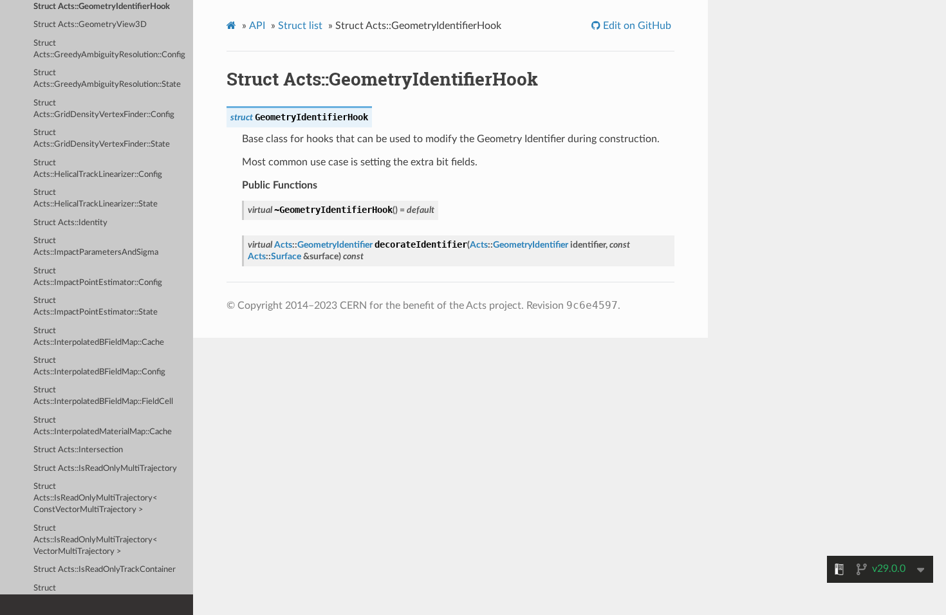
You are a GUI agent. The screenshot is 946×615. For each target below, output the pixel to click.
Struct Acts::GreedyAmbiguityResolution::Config (109, 49)
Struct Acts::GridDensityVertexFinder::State (101, 139)
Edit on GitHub (635, 26)
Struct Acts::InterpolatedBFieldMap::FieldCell (103, 396)
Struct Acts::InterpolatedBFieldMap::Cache (98, 337)
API (257, 26)
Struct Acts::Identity (70, 223)
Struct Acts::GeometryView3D (90, 25)
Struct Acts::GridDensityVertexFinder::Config (103, 109)
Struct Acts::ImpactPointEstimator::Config (97, 277)
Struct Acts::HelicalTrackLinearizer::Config (97, 169)
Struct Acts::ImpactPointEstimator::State (95, 307)
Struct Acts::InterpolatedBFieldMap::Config (99, 366)
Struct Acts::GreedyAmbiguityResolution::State (107, 79)
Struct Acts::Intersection (78, 450)
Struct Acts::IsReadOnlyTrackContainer (104, 569)
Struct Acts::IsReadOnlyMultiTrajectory (105, 468)
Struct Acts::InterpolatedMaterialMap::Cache (102, 426)
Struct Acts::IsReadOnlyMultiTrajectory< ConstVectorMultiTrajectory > (95, 498)
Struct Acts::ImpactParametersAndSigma (95, 247)
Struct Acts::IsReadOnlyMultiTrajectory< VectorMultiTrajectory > (95, 540)
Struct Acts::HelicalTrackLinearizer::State (95, 198)
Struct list (300, 26)
